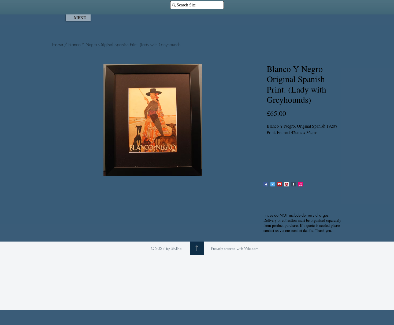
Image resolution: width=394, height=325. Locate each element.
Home (57, 44)
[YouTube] (279, 184)
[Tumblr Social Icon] (293, 184)
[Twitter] (272, 184)
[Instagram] (300, 184)
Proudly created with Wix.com (234, 248)
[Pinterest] (286, 184)
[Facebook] (265, 184)
